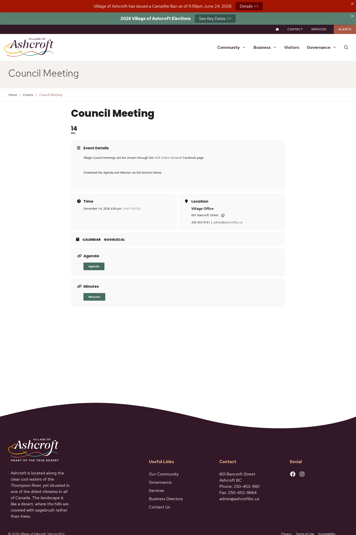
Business (262, 47)
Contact (295, 29)
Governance (318, 47)
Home (12, 95)
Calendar (91, 240)
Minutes (94, 297)
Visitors (291, 47)
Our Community (164, 474)
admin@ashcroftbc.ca (227, 222)
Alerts (344, 29)
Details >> (249, 6)
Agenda (94, 266)
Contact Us (159, 507)
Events (28, 95)
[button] (346, 47)
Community (228, 47)
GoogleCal (114, 240)
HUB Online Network (168, 158)
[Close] (352, 3)
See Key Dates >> (215, 18)
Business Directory (166, 498)
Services (319, 29)
